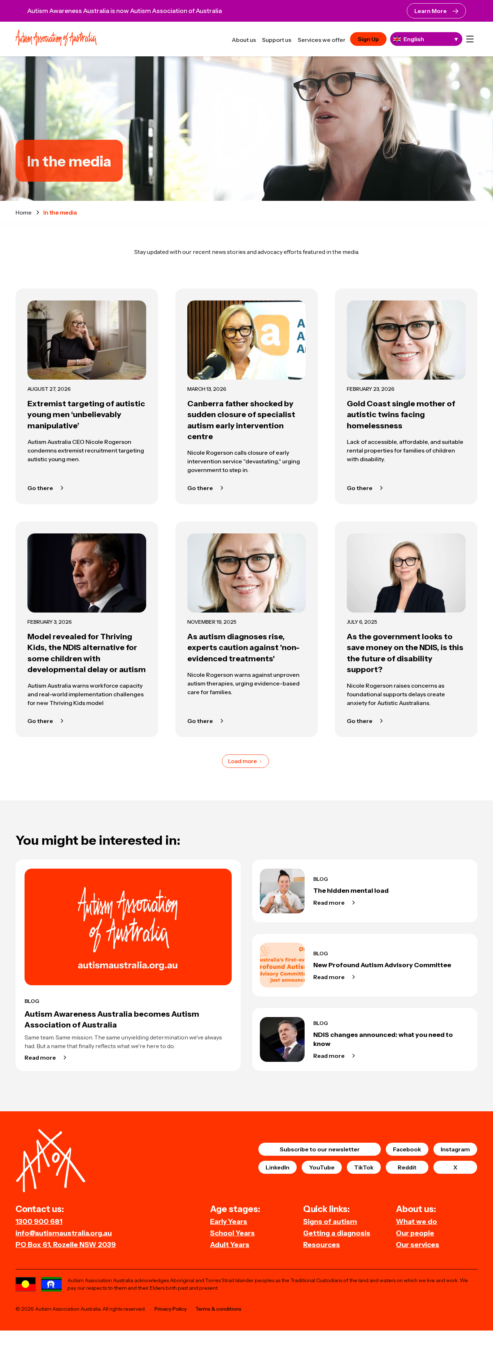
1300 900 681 (39, 1221)
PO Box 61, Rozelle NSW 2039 (66, 1244)
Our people (415, 1233)
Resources (321, 1244)
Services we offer (321, 39)
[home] (56, 39)
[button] (469, 39)
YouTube (322, 1167)
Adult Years (229, 1244)
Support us (276, 39)
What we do (416, 1221)
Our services (417, 1244)
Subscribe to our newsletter (320, 1149)
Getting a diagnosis (336, 1233)
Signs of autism (330, 1221)
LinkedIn (277, 1167)
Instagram (455, 1149)
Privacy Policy (170, 1309)
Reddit (407, 1167)
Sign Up (368, 39)
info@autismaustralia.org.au (64, 1233)
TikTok (364, 1167)
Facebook (407, 1149)
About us (244, 39)
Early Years (228, 1221)
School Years (232, 1233)
